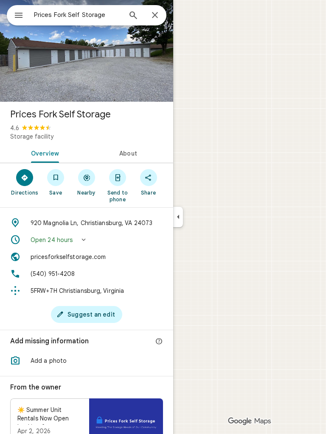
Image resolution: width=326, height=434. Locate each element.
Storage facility (31, 136)
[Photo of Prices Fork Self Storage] (86, 51)
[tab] (43, 152)
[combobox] (77, 15)
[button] (86, 239)
